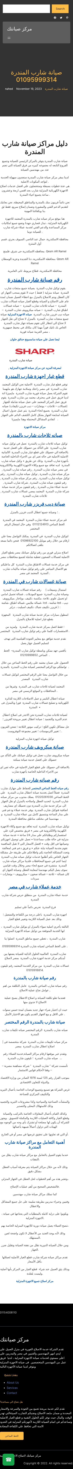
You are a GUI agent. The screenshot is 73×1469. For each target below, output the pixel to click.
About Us (13, 1382)
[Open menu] (9, 38)
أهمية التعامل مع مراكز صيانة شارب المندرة (35, 1145)
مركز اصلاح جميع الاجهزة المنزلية (34, 1281)
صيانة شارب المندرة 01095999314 (36, 76)
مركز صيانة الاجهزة (35, 427)
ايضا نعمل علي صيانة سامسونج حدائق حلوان (34, 339)
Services (12, 1387)
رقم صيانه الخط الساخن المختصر (50, 788)
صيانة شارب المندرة (56, 88)
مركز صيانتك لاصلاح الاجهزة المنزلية (20, 1455)
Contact (12, 1393)
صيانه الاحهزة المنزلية (20, 314)
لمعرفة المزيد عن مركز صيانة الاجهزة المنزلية (35, 368)
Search (60, 8)
